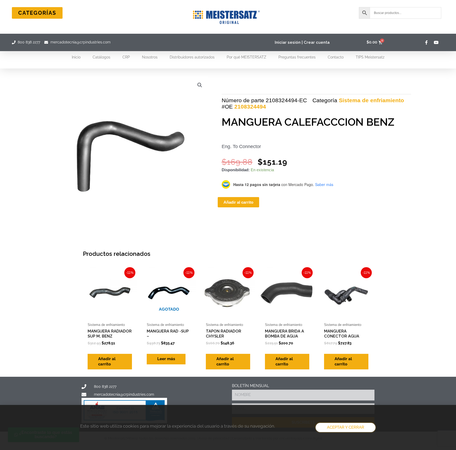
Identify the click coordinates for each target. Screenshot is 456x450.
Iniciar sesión (288, 42)
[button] (200, 85)
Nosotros (150, 57)
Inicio (76, 57)
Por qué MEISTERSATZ (246, 57)
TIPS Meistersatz (370, 57)
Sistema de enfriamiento (371, 100)
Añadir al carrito (238, 202)
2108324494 (250, 107)
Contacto (336, 57)
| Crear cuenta (316, 42)
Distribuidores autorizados (192, 57)
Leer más (166, 358)
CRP (126, 57)
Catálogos (101, 57)
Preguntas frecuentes (297, 57)
